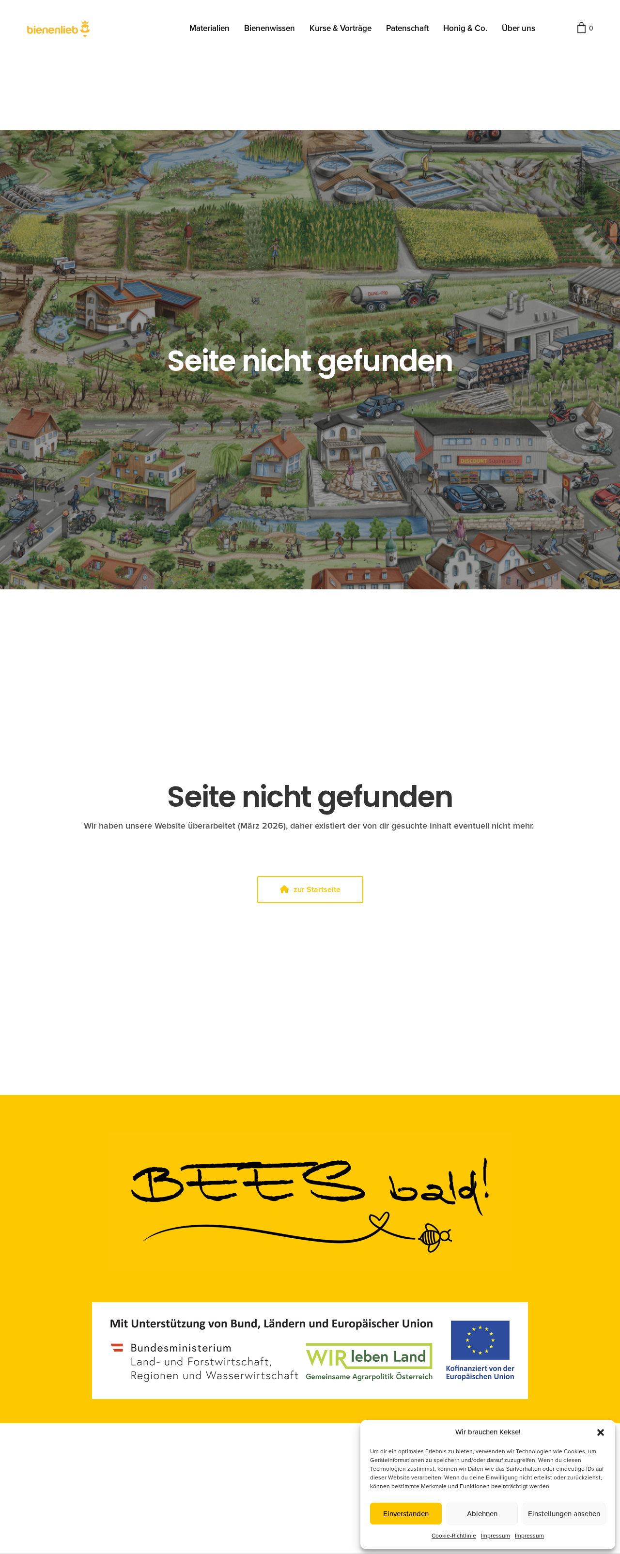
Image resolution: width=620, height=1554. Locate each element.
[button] (600, 1432)
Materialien (209, 28)
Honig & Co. (465, 28)
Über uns (518, 28)
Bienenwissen (269, 28)
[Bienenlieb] (58, 28)
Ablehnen (482, 1513)
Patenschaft (407, 28)
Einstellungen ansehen (564, 1513)
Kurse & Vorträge (341, 28)
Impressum (495, 1535)
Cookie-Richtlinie (454, 1535)
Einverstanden (406, 1513)
